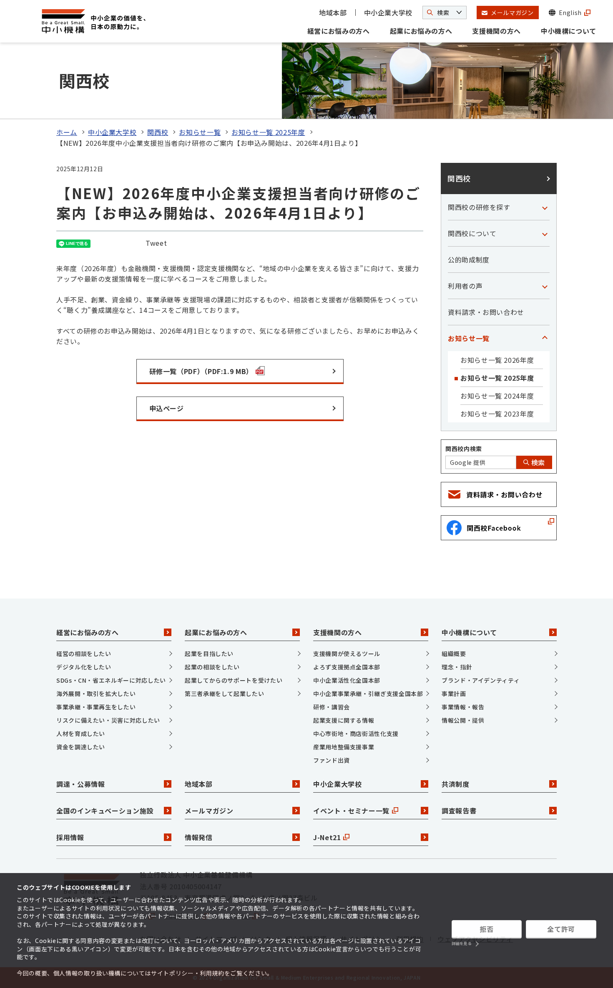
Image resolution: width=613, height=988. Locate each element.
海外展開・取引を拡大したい (96, 693)
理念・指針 (457, 667)
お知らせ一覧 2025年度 (268, 132)
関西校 (157, 132)
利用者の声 (465, 286)
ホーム (66, 132)
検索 (537, 462)
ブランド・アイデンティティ (481, 680)
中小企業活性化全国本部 (346, 680)
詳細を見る (462, 944)
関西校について (472, 233)
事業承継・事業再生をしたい (96, 707)
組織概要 (454, 653)
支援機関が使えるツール (346, 653)
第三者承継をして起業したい (224, 693)
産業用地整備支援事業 (343, 747)
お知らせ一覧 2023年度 (497, 414)
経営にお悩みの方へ (338, 30)
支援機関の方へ (496, 30)
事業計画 (454, 693)
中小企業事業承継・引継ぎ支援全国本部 (368, 693)
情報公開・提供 (463, 720)
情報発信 (199, 837)
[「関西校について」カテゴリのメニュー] (545, 233)
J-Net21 (327, 837)
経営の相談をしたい (83, 653)
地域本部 (333, 12)
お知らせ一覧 (200, 132)
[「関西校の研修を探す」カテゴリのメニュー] (545, 207)
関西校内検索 (463, 449)
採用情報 (70, 837)
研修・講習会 (331, 707)
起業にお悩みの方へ (421, 30)
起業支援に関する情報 (343, 720)
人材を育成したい (80, 733)
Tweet (156, 243)
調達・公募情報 (80, 784)
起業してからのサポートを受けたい (233, 680)
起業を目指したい (209, 653)
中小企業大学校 (388, 12)
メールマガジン (209, 811)
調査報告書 (459, 811)
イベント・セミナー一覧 (351, 811)
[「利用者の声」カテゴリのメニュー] (545, 286)
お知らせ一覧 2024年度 (497, 396)
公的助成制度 (469, 259)
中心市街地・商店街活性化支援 (356, 733)
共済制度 (456, 784)
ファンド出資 (331, 760)
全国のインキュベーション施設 (104, 811)
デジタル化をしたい (83, 667)
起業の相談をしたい (212, 667)
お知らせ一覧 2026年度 (497, 360)
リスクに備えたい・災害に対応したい (108, 720)
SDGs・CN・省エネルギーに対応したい (111, 680)
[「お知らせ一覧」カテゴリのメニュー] (545, 338)
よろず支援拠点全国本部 (346, 667)
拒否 (486, 929)
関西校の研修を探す (479, 207)
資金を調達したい (80, 747)
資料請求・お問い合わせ (486, 312)
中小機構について (568, 30)
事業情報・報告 (463, 707)
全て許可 (561, 929)
